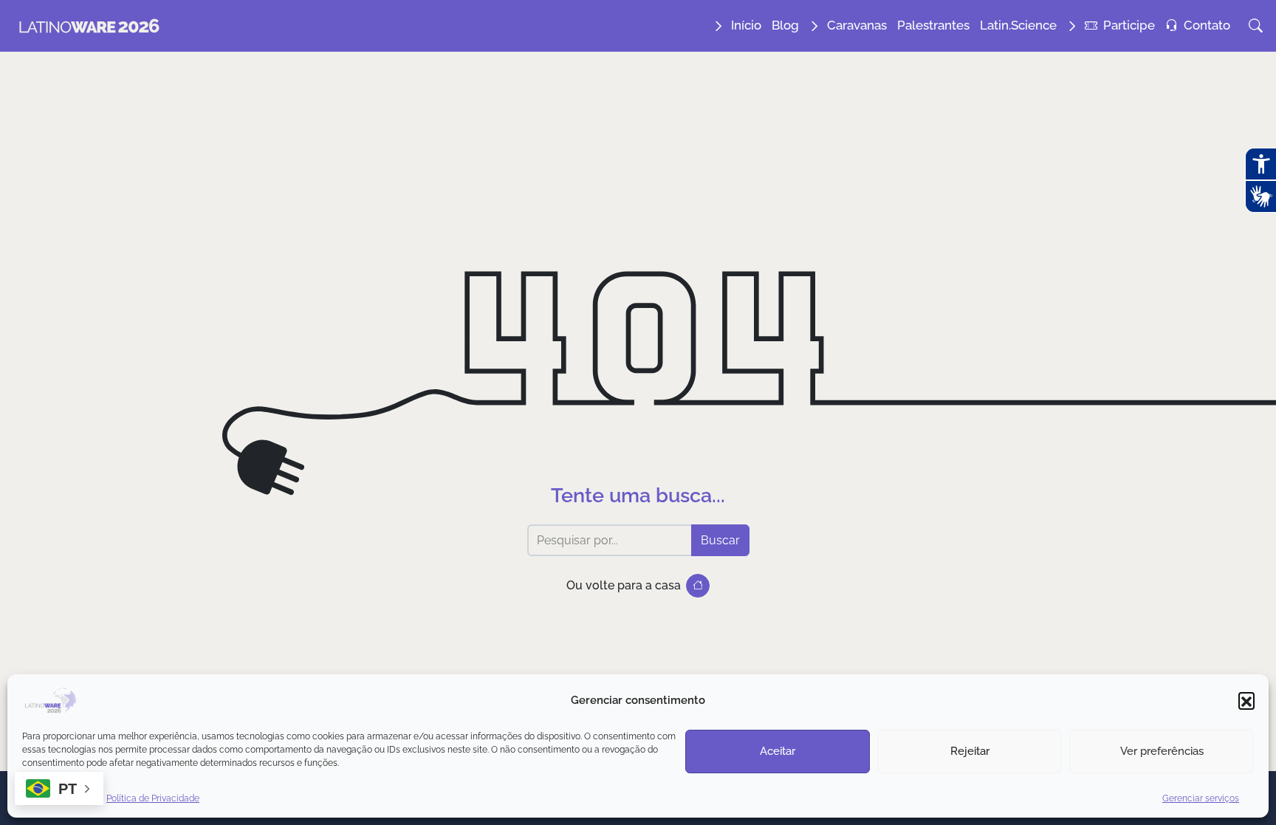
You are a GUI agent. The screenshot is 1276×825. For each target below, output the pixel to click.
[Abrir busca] (1255, 26)
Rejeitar (969, 751)
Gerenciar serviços (1200, 798)
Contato (1207, 25)
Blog (785, 25)
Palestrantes (933, 25)
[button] (1246, 700)
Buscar (720, 540)
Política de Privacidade (152, 798)
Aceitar (777, 751)
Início (746, 25)
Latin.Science (1018, 25)
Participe (1129, 25)
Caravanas (857, 25)
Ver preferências (1162, 751)
